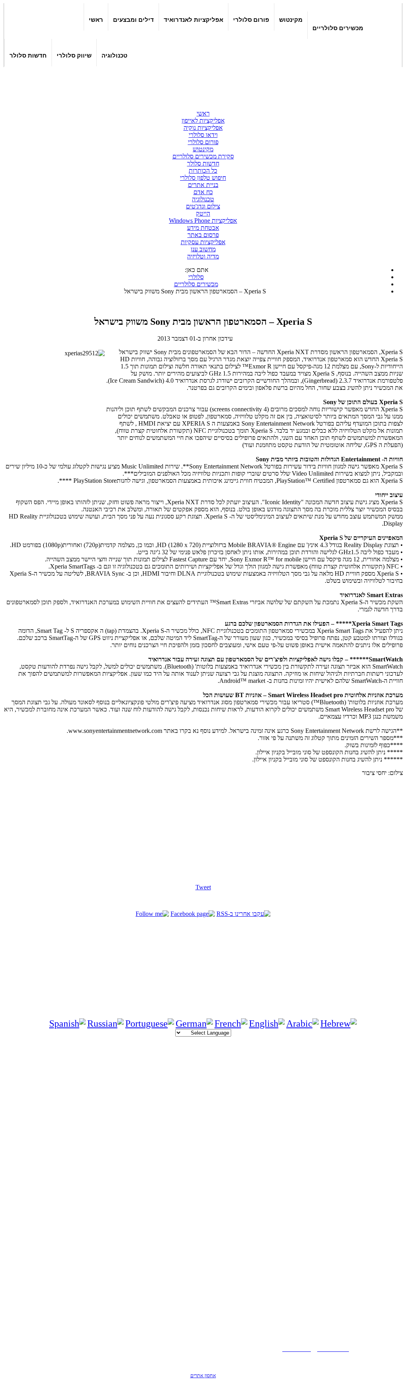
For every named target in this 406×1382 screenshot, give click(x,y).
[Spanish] (67, 1023)
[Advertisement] (203, 84)
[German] (194, 1023)
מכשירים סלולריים (337, 28)
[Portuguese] (149, 1023)
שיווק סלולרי (74, 55)
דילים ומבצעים (133, 19)
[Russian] (105, 1023)
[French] (230, 1023)
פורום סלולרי (251, 19)
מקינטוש (291, 19)
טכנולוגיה (114, 55)
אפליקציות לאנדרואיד (193, 19)
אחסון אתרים (203, 1375)
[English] (267, 1023)
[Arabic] (302, 1023)
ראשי (96, 19)
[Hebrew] (338, 1023)
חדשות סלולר (28, 55)
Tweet (203, 887)
